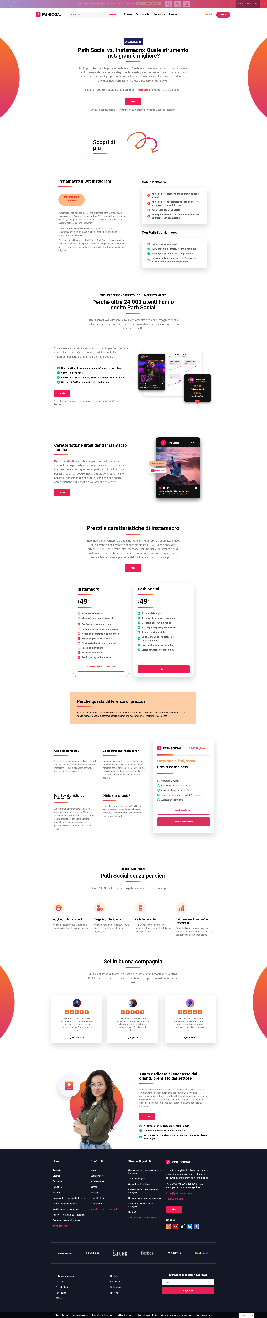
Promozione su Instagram (65, 1203)
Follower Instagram (65, 1276)
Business (57, 1181)
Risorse (173, 14)
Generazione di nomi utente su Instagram (143, 1191)
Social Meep (97, 1175)
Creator (56, 1175)
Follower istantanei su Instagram (69, 1214)
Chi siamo (115, 1281)
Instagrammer (97, 1181)
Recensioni (159, 14)
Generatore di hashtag (139, 1184)
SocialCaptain (97, 1198)
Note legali (115, 1287)
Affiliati (59, 1298)
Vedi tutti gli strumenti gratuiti (144, 1217)
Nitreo (94, 1170)
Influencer (57, 1187)
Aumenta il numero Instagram (67, 1220)
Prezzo (128, 14)
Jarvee (94, 1187)
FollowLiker (96, 1203)
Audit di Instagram (137, 1178)
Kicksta (94, 1192)
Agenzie (57, 1170)
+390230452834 (175, 1198)
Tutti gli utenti (60, 1226)
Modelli (56, 1192)
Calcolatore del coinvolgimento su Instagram (144, 1171)
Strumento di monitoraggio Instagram (141, 1205)
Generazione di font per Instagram (144, 1198)
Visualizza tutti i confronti (104, 1209)
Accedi (208, 14)
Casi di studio (143, 14)
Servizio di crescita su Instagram (69, 1198)
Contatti (114, 1276)
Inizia (223, 15)
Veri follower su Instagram (66, 1209)
